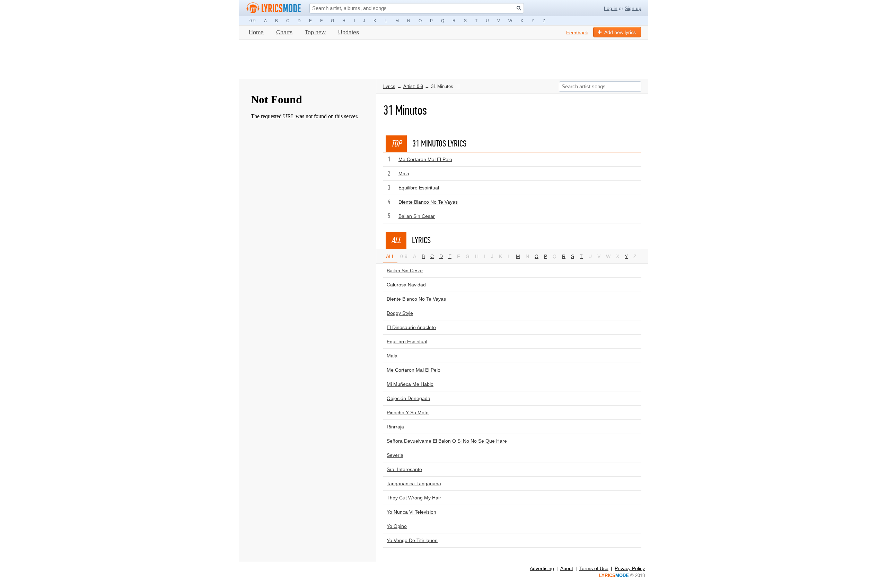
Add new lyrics (620, 32)
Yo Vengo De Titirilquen (412, 540)
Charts (284, 32)
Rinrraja (395, 426)
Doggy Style (400, 313)
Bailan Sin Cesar (416, 216)
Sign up (633, 8)
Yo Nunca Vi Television (411, 512)
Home (256, 32)
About (566, 568)
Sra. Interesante (404, 469)
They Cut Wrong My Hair (414, 497)
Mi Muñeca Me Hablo (410, 384)
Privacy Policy (630, 568)
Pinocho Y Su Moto (408, 412)
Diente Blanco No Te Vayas (428, 202)
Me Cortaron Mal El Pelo (425, 159)
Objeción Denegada (408, 398)
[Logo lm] (273, 8)
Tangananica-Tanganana (414, 483)
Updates (348, 32)
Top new (315, 32)
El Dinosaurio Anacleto (411, 327)
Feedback (577, 32)
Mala (403, 173)
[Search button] (519, 8)
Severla (395, 455)
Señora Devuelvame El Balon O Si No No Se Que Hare (447, 441)
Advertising (542, 568)
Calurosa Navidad (406, 284)
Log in (610, 8)
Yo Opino (397, 526)
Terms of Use (593, 568)
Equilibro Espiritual (418, 187)
